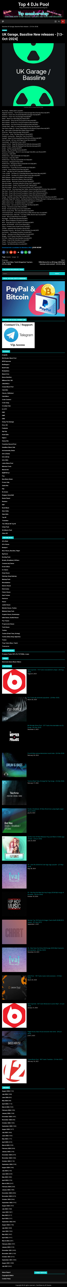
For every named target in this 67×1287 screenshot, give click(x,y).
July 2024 (5, 1171)
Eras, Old (5, 425)
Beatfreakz (5, 367)
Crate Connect (6, 399)
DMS (3, 418)
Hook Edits (5, 434)
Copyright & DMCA (7, 1275)
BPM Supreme (6, 361)
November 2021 (7, 1253)
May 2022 (5, 1234)
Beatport (5, 547)
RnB (3, 504)
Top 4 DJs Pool (33, 4)
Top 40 (4, 517)
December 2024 (7, 1155)
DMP (3, 415)
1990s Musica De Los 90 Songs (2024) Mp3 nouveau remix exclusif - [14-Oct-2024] (51, 262)
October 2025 (6, 1123)
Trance (4, 640)
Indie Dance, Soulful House (10, 617)
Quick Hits (5, 485)
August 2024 (6, 1167)
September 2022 (7, 1221)
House (4, 601)
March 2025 (5, 1145)
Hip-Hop (4, 431)
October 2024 (6, 1161)
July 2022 (5, 1228)
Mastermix (5, 469)
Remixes (4, 501)
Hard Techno (6, 595)
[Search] (58, 21)
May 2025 (5, 1139)
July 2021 (5, 1266)
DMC (3, 412)
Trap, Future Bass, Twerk (10, 643)
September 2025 (7, 1126)
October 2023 (6, 1199)
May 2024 (5, 1177)
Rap (3, 489)
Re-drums (5, 492)
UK (17, 257)
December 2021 (7, 1250)
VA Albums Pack (7, 530)
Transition (5, 520)
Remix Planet (6, 498)
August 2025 (6, 1129)
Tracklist (5, 30)
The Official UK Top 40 (9, 524)
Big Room (5, 554)
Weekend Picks (63, 22)
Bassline (4, 26)
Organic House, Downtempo (10, 614)
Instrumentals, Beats (8, 450)
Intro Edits (5, 460)
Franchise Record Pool (9, 444)
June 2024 (5, 1174)
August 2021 (6, 1263)
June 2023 (5, 1212)
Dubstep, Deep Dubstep (9, 576)
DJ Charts (5, 570)
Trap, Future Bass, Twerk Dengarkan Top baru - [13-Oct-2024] (17, 262)
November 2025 (7, 1120)
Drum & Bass (6, 566)
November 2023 (7, 1196)
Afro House (5, 544)
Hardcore (5, 598)
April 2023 (5, 1218)
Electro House (6, 586)
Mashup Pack (6, 579)
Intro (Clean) (6, 453)
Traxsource (5, 646)
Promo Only (5, 482)
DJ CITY (4, 409)
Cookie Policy (6, 1278)
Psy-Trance (5, 621)
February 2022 (6, 1244)
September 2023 (7, 1202)
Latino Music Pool (7, 463)
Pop (3, 476)
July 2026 (5, 1094)
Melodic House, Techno (9, 608)
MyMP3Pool (5, 473)
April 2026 (5, 1104)
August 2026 (6, 1091)
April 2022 (5, 1237)
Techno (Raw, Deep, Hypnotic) (11, 636)
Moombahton (6, 582)
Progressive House (8, 624)
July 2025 (5, 1132)
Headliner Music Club (8, 447)
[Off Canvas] (3, 21)
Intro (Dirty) (5, 457)
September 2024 (7, 1164)
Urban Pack (5, 527)
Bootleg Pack (6, 557)
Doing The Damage (8, 422)
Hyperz (4, 438)
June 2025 (5, 1135)
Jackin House (6, 605)
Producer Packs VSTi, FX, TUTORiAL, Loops (15, 654)
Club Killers (5, 396)
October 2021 (6, 1257)
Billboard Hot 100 (7, 380)
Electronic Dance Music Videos (11, 662)
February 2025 (6, 1148)
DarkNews (39, 1285)
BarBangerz (5, 364)
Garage (14, 257)
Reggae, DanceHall (8, 495)
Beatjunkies (5, 371)
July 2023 (5, 1209)
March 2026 (5, 1107)
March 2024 (5, 1183)
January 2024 (6, 1190)
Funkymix (5, 428)
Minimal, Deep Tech (8, 611)
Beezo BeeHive (7, 377)
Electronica (5, 589)
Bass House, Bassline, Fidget (11, 551)
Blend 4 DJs (5, 374)
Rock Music (5, 508)
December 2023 (7, 1193)
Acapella (4, 355)
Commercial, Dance (8, 563)
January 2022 (6, 1247)
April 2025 (5, 1142)
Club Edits (5, 390)
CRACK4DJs (5, 383)
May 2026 (5, 1100)
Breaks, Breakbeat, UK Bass (10, 560)
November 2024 (7, 1158)
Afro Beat (5, 541)
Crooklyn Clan (6, 406)
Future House (6, 592)
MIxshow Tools (6, 466)
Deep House (6, 573)
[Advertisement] (33, 14)
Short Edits (5, 511)
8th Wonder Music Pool (9, 358)
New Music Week (7, 479)
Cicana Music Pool (7, 387)
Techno (4, 630)
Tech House (5, 627)
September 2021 (7, 1260)
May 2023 (5, 1215)
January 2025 (6, 1151)
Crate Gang (5, 403)
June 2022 (5, 1231)
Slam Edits (5, 514)
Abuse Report (6, 1272)
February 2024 (6, 1186)
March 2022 (5, 1241)
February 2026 (6, 1110)
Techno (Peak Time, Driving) (11, 633)
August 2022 (6, 1225)
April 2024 (5, 1180)
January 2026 (6, 1113)
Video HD (5, 533)
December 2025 (7, 1116)
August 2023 (6, 1206)
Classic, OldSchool (7, 393)
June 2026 (5, 1097)
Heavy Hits (5, 441)
